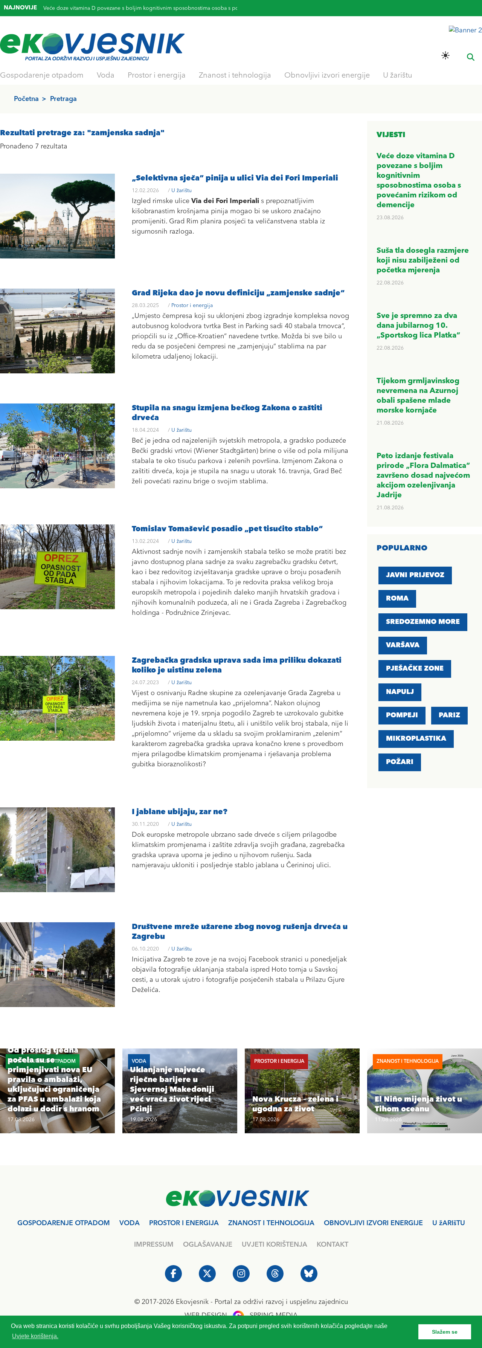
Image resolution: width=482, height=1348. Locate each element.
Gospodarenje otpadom (42, 75)
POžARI (399, 762)
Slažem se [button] (445, 1332)
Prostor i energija (157, 75)
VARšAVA (402, 645)
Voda (105, 75)
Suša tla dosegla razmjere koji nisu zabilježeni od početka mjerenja (124, 9)
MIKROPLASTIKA (416, 738)
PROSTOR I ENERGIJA (184, 1223)
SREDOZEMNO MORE (423, 622)
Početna (26, 99)
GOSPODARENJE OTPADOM (63, 1223)
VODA (129, 1223)
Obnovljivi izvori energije (327, 75)
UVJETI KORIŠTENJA (274, 1244)
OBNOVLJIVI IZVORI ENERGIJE (373, 1223)
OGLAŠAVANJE (207, 1244)
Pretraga (63, 99)
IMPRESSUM (154, 1244)
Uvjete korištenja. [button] (35, 1336)
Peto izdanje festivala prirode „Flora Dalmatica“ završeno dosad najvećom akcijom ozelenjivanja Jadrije (423, 475)
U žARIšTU (448, 1223)
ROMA (397, 598)
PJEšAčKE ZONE (415, 668)
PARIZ (449, 715)
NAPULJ (400, 692)
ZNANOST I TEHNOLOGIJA (271, 1223)
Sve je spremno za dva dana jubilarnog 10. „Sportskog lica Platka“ (418, 325)
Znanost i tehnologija (235, 75)
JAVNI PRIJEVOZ (415, 575)
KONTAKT (332, 1244)
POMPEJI (402, 715)
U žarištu (397, 75)
